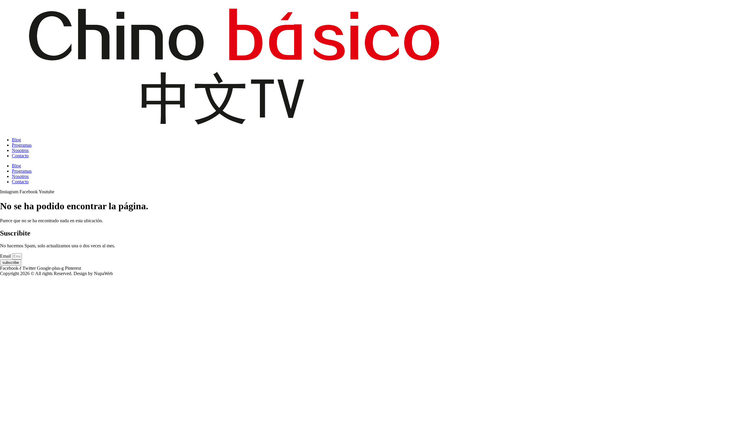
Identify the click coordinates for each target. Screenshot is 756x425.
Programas (22, 145)
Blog (16, 139)
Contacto (20, 155)
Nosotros (20, 150)
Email (6, 256)
